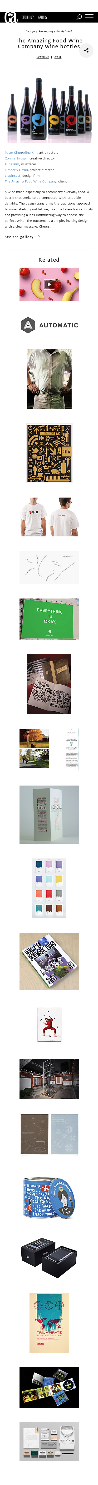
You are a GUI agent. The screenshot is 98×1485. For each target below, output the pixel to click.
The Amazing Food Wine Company (30, 181)
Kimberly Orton (16, 170)
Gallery (42, 17)
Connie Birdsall (16, 158)
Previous (43, 57)
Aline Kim (30, 152)
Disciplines (28, 17)
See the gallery (19, 237)
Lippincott (12, 175)
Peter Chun (13, 152)
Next (57, 57)
